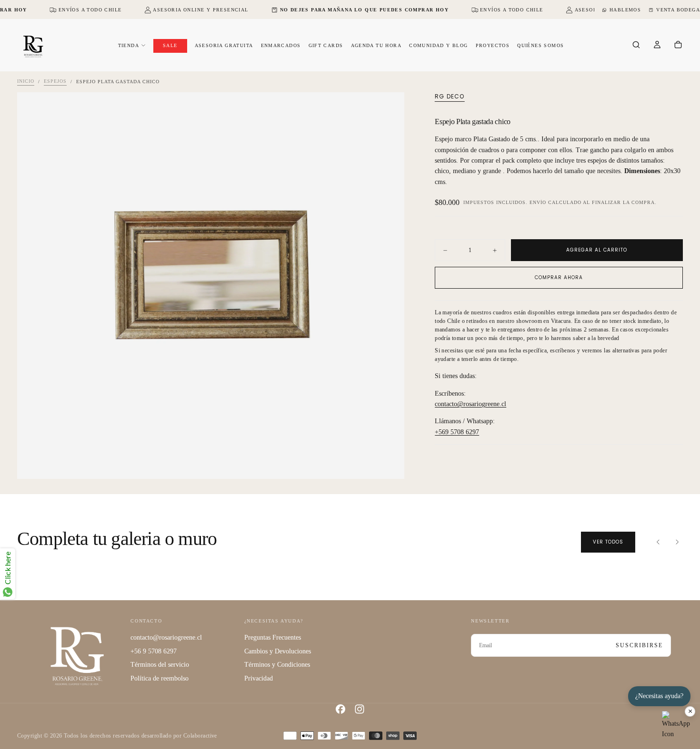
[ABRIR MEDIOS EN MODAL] (389, 463)
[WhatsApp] (676, 725)
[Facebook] (340, 709)
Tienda (128, 45)
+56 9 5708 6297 (153, 651)
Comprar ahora (559, 277)
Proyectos (493, 45)
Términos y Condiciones (277, 664)
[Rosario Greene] (77, 655)
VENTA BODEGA (678, 9)
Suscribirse (639, 645)
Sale (170, 45)
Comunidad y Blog (438, 45)
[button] (636, 45)
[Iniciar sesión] (657, 45)
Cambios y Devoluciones (277, 651)
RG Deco (449, 96)
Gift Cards (326, 45)
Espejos (55, 81)
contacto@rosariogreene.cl (470, 404)
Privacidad (258, 678)
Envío (538, 202)
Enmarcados (281, 45)
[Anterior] (658, 542)
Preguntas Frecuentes (272, 637)
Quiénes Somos (540, 45)
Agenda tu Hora (376, 45)
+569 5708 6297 (457, 432)
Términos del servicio (159, 664)
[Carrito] (678, 45)
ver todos (608, 541)
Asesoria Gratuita (224, 45)
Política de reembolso (159, 678)
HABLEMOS (625, 9)
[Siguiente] (677, 542)
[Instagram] (359, 709)
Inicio (25, 81)
